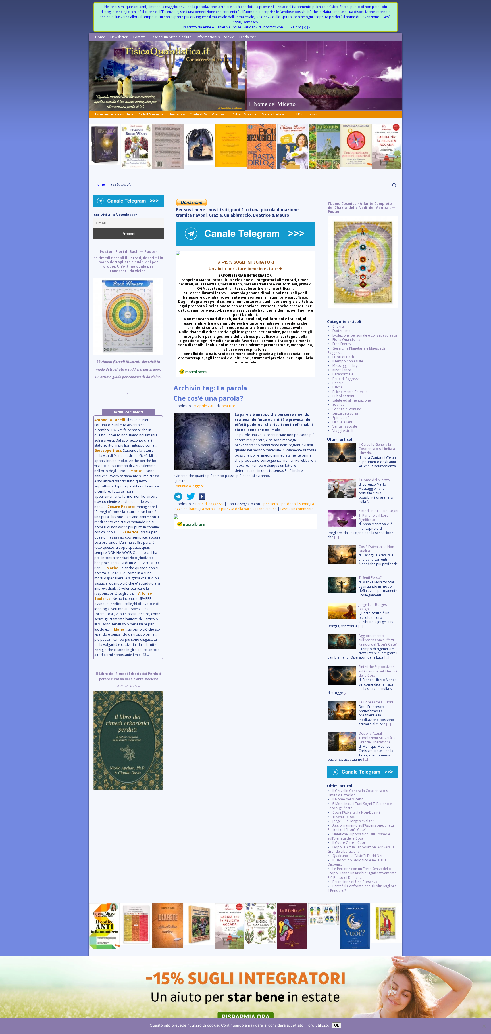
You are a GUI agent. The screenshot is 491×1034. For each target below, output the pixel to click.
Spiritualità (340, 417)
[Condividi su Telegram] (178, 498)
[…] (330, 470)
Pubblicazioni (343, 396)
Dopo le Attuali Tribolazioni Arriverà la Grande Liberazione (361, 849)
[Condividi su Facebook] (200, 498)
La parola (208, 509)
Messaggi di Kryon (347, 365)
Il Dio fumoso (306, 114)
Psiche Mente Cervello (350, 391)
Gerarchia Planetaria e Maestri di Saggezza (356, 350)
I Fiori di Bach (343, 356)
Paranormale (342, 374)
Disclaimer (247, 37)
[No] (484, 1026)
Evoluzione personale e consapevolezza (364, 335)
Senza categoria (345, 413)
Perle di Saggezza (209, 503)
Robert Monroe (244, 114)
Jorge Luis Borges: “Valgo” (353, 821)
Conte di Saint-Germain (208, 114)
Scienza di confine (346, 409)
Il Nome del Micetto (348, 799)
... (128, 322)
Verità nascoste (344, 426)
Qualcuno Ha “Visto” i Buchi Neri (358, 855)
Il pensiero (269, 503)
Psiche (337, 387)
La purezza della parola (236, 509)
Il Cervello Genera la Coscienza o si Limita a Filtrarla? (358, 792)
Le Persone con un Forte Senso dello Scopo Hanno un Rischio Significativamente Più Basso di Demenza (362, 873)
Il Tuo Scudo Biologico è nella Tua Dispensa (357, 862)
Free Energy (341, 343)
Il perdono (287, 503)
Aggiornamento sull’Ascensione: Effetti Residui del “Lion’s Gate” (361, 827)
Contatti (139, 37)
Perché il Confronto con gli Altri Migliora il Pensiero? (362, 888)
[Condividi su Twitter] (189, 498)
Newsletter (119, 37)
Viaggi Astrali (342, 430)
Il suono (303, 503)
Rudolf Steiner (149, 114)
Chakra (338, 326)
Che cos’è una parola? (208, 398)
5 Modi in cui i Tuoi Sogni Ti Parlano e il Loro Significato (361, 805)
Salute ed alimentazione (351, 400)
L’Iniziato (175, 114)
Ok (336, 1025)
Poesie (337, 383)
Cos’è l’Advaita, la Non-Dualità (356, 812)
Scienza (338, 404)
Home (100, 37)
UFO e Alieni (342, 422)
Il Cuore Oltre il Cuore (349, 842)
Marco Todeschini (276, 114)
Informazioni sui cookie (215, 37)
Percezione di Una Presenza (354, 881)
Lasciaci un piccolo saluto (171, 37)
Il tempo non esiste (347, 361)
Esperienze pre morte (112, 114)
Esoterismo (341, 330)
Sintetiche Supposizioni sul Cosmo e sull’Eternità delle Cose (359, 836)
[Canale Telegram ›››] (245, 244)
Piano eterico (266, 509)
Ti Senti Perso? (343, 816)
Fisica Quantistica (346, 339)
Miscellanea (341, 369)
